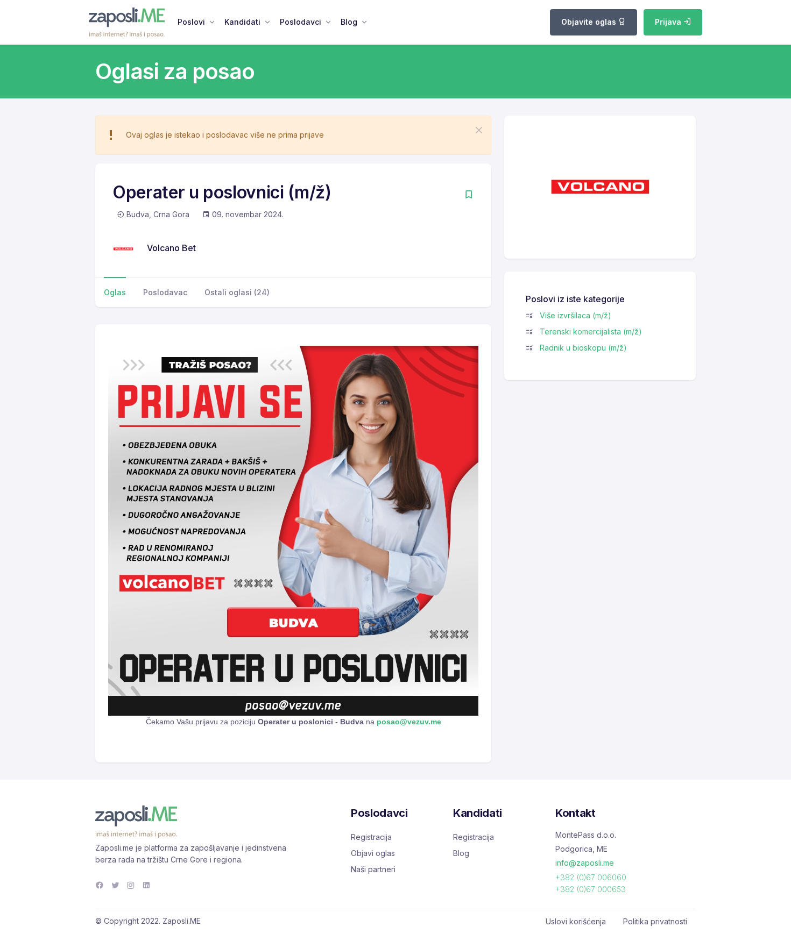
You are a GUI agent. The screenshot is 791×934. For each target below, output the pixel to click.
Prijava (669, 21)
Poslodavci (300, 21)
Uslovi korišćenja (576, 921)
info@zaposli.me (584, 862)
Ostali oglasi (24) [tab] (237, 292)
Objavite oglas (589, 21)
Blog (349, 21)
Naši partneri (373, 869)
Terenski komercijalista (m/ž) (591, 331)
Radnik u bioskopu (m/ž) (583, 347)
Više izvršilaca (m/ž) (575, 315)
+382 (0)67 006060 (590, 877)
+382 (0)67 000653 (590, 889)
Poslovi (191, 21)
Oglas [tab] (115, 292)
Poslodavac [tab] (165, 292)
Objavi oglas (373, 853)
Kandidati (242, 21)
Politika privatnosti (655, 921)
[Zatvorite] (479, 130)
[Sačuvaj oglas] (468, 195)
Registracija (371, 837)
